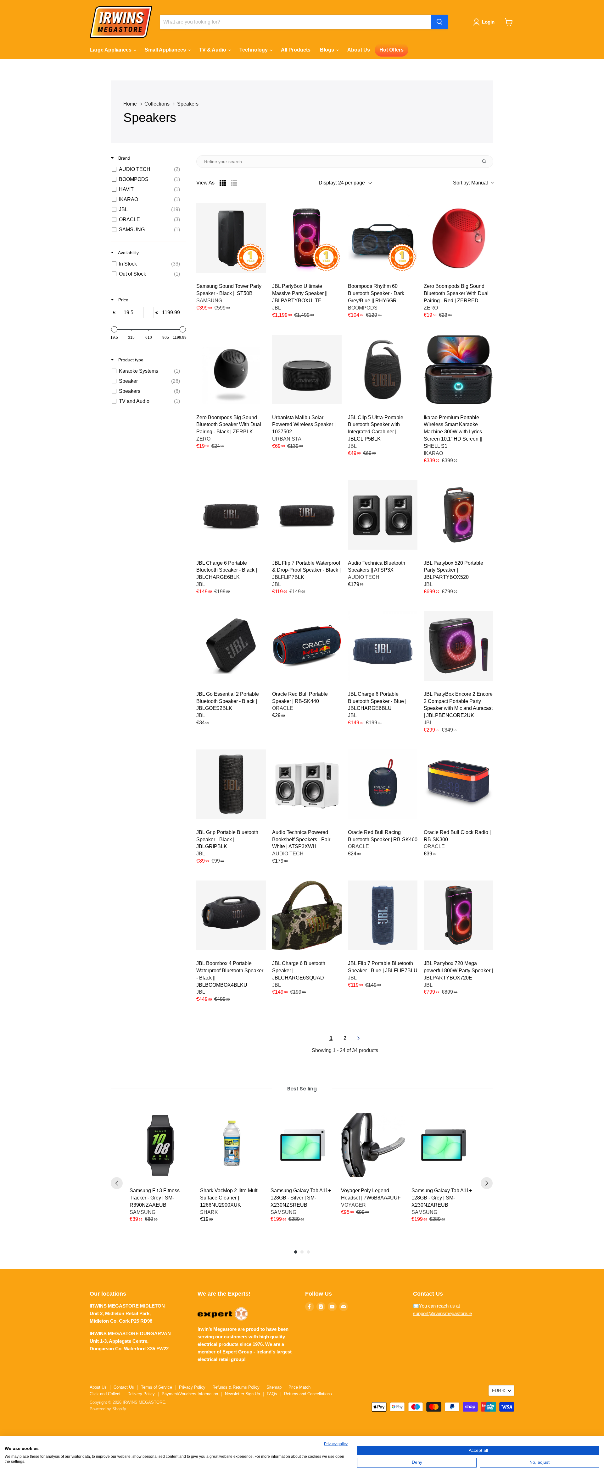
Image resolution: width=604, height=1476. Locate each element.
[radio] (223, 183)
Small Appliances (166, 49)
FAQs (272, 1393)
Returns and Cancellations (308, 1393)
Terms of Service (156, 1387)
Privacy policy (336, 1444)
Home (130, 104)
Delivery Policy (141, 1393)
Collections (157, 104)
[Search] (439, 22)
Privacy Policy (192, 1387)
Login (488, 22)
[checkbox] (147, 169)
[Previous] (117, 1183)
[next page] (358, 1038)
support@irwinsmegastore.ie (442, 1313)
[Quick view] (257, 212)
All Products (295, 49)
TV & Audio (213, 49)
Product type (130, 359)
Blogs (327, 49)
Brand (123, 158)
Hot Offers (391, 49)
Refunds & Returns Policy (236, 1387)
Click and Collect (105, 1393)
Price (122, 299)
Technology (254, 49)
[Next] (487, 1183)
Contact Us (124, 1387)
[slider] (114, 329)
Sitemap (274, 1387)
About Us (358, 49)
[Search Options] (486, 161)
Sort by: (470, 182)
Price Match (299, 1387)
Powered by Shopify (108, 1409)
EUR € (498, 1390)
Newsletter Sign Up (242, 1393)
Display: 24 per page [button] (342, 182)
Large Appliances (111, 49)
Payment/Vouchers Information (190, 1393)
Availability (128, 252)
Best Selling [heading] (301, 1088)
